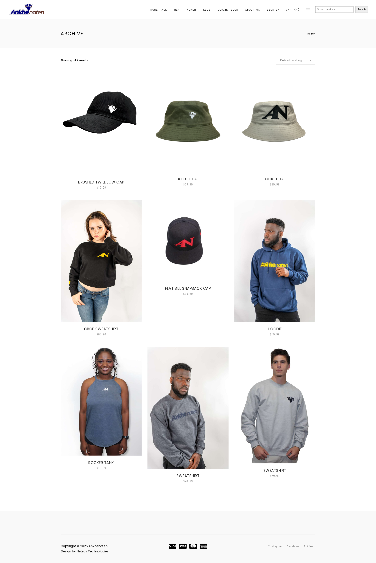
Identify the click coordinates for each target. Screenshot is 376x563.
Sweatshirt (187, 476)
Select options (89, 187)
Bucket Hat (275, 179)
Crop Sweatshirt (101, 329)
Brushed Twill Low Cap (101, 182)
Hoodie (275, 329)
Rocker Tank (101, 462)
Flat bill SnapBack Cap (188, 288)
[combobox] (295, 60)
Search (362, 9)
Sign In (273, 9)
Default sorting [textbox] (291, 60)
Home (310, 33)
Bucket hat (188, 179)
